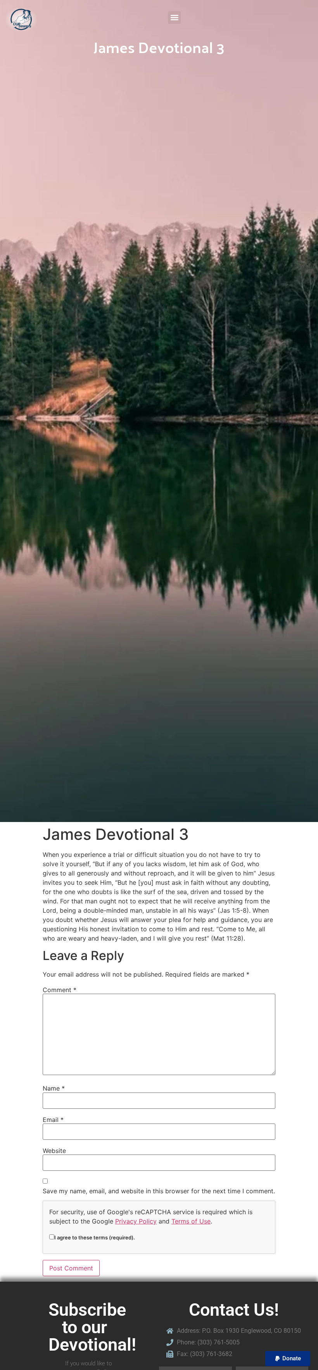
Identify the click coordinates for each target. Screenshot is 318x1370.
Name (54, 1088)
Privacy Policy (136, 1221)
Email (53, 1120)
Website (54, 1151)
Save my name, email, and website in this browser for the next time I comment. (159, 1191)
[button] (174, 17)
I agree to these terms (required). (94, 1237)
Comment (59, 990)
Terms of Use (191, 1221)
